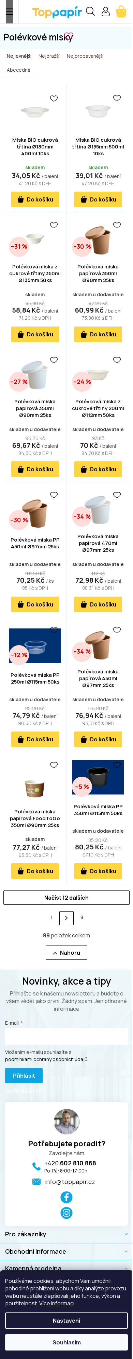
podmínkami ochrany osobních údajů (46, 1059)
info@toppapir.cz (69, 1182)
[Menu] (9, 11)
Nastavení (66, 1320)
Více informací (56, 1303)
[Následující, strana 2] (66, 918)
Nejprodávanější (85, 56)
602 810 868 (70, 1163)
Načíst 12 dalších (66, 897)
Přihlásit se (20, 1077)
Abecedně (18, 70)
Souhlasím (67, 1342)
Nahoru (70, 952)
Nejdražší (49, 56)
